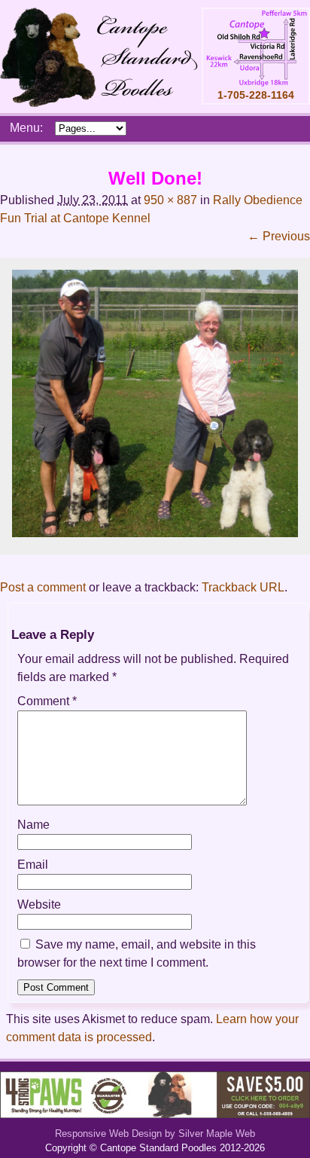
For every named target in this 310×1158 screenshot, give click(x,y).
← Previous (279, 236)
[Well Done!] (155, 533)
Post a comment (43, 587)
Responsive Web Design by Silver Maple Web (155, 1133)
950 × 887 (170, 200)
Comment (47, 701)
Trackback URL (243, 587)
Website (39, 904)
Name (33, 824)
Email (32, 864)
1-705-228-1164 (255, 95)
